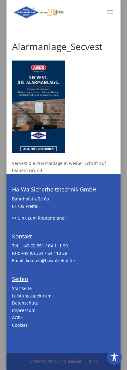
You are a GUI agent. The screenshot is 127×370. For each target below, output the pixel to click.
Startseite (22, 288)
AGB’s (17, 318)
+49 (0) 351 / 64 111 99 (45, 246)
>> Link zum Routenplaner (39, 218)
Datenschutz (25, 303)
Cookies (20, 325)
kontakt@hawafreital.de (50, 260)
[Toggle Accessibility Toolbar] (114, 357)
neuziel (75, 361)
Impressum (23, 310)
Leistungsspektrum (31, 296)
